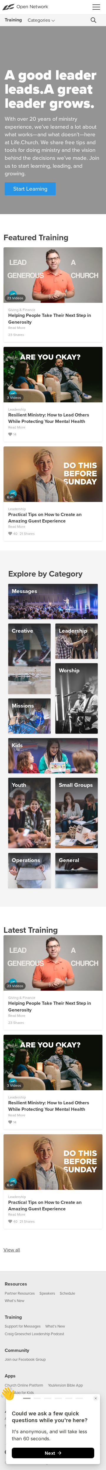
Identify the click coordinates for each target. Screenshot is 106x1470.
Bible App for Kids (19, 1392)
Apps (10, 1376)
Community (17, 1350)
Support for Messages (23, 1326)
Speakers (47, 1293)
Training (13, 1317)
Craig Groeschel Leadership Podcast (34, 1334)
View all (12, 1250)
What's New (14, 1300)
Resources (16, 1284)
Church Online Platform (24, 1385)
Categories (39, 20)
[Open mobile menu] (98, 7)
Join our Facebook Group (25, 1359)
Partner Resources (20, 1293)
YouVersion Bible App (65, 1385)
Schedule (67, 1293)
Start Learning (30, 189)
